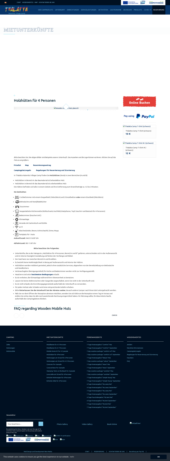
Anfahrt (129, 344)
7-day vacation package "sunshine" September (102, 374)
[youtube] (119, 2)
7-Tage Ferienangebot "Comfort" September (102, 348)
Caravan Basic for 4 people (56, 367)
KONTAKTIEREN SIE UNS (46, 2)
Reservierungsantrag (42, 165)
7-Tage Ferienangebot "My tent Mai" (99, 404)
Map (27, 165)
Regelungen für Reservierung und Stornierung (55, 170)
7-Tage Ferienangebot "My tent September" (101, 407)
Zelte (8, 344)
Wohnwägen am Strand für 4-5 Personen (60, 361)
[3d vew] (135, 423)
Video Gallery (87, 424)
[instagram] (115, 2)
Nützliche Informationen (135, 348)
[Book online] (139, 101)
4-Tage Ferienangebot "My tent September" (101, 400)
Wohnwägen (10, 348)
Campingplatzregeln (22, 170)
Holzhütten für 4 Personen (55, 354)
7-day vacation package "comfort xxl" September (103, 354)
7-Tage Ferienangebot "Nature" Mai (99, 358)
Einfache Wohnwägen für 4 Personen (59, 377)
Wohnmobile (10, 351)
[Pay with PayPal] (139, 116)
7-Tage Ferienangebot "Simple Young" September (103, 381)
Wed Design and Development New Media (38, 451)
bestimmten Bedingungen (42, 274)
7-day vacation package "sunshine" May (100, 371)
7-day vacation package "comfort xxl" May (101, 351)
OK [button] (158, 457)
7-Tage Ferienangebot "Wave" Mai (98, 364)
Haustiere (130, 358)
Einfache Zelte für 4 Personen (56, 381)
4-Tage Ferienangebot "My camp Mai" (99, 384)
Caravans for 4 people (54, 364)
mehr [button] (72, 457)
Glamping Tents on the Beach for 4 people (61, 371)
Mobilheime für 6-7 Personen (56, 348)
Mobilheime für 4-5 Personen (56, 344)
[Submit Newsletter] (41, 424)
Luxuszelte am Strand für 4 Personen (59, 374)
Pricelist (17, 165)
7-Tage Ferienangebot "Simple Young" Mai (101, 377)
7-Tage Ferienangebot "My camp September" (102, 394)
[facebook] (111, 2)
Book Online (112, 424)
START (18, 2)
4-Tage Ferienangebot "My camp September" (102, 387)
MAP (36, 2)
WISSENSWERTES (27, 2)
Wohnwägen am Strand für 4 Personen (60, 358)
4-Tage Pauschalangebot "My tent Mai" (100, 397)
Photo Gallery (62, 424)
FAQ (128, 361)
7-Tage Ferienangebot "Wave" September (101, 367)
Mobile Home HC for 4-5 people (57, 351)
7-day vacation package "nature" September (102, 361)
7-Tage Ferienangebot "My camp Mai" (99, 391)
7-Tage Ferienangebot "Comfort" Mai (99, 344)
